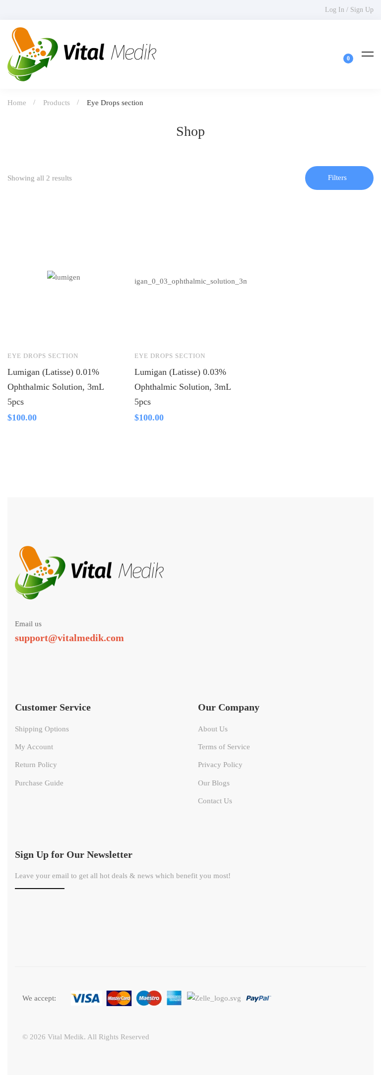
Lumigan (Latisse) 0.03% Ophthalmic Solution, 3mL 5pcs (182, 387)
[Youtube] (58, 656)
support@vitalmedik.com (69, 637)
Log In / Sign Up (349, 9)
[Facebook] (29, 656)
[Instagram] (72, 656)
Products (56, 103)
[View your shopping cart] (341, 54)
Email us (28, 624)
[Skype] (44, 656)
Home (16, 103)
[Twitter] (15, 656)
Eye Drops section (42, 355)
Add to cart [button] (24, 328)
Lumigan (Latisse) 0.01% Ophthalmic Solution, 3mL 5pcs (55, 387)
